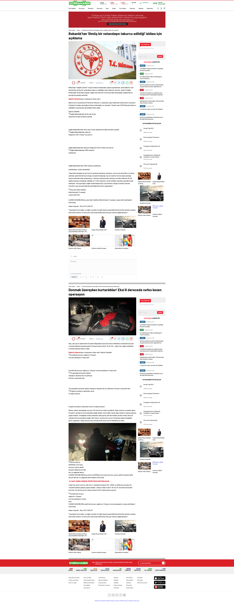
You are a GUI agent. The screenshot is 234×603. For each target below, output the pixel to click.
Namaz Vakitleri (81, 569)
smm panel (87, 588)
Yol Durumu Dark (73, 580)
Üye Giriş (139, 577)
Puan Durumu (117, 569)
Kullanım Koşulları (128, 600)
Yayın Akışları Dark (89, 580)
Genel (78, 30)
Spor (107, 8)
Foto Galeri (122, 8)
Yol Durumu (148, 569)
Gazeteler (150, 8)
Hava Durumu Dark (74, 577)
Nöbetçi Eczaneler (89, 582)
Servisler (82, 8)
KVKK (121, 600)
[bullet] (93, 277)
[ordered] (90, 277)
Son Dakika (72, 8)
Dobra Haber (72, 30)
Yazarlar (140, 8)
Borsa (71, 569)
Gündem (90, 8)
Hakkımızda (98, 600)
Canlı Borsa (101, 577)
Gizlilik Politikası (110, 600)
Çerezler (117, 600)
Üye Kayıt (140, 580)
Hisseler (128, 569)
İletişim (103, 600)
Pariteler (137, 569)
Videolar (132, 8)
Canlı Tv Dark (87, 577)
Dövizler (116, 580)
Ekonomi (99, 8)
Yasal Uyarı (136, 600)
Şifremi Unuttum (142, 582)
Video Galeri (129, 580)
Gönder (74, 277)
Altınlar (116, 577)
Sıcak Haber (129, 588)
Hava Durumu (105, 569)
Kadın (114, 8)
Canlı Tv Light (73, 582)
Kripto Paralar (160, 569)
